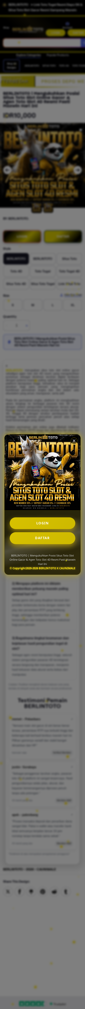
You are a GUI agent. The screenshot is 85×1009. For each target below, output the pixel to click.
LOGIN (42, 523)
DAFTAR (42, 538)
